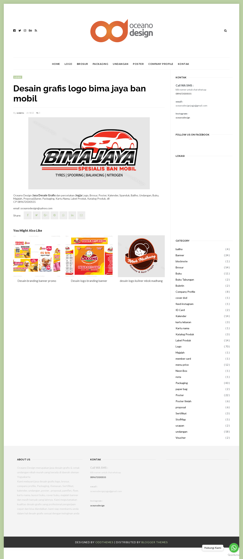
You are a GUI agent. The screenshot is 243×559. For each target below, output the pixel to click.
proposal (181, 407)
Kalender (181, 316)
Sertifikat (181, 413)
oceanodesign (183, 117)
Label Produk (183, 340)
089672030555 (184, 93)
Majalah (180, 352)
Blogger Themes (154, 542)
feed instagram (184, 303)
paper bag (181, 389)
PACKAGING (100, 64)
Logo (17, 77)
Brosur (180, 267)
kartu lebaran (183, 322)
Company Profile (185, 291)
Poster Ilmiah (183, 401)
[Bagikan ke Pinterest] (81, 215)
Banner (180, 255)
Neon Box (181, 370)
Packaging (182, 383)
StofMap (181, 419)
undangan (181, 431)
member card (183, 358)
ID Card (180, 310)
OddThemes (104, 542)
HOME (56, 64)
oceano (20, 113)
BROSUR (82, 64)
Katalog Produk (185, 334)
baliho (179, 249)
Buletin (180, 285)
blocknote (182, 261)
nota (178, 376)
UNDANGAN (120, 64)
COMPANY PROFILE (160, 64)
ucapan (180, 425)
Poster (180, 395)
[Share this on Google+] (46, 215)
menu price (182, 364)
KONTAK (183, 64)
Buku (179, 273)
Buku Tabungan (185, 279)
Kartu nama (182, 328)
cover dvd (181, 297)
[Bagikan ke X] (37, 215)
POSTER (138, 64)
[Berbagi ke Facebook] (28, 215)
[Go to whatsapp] (234, 548)
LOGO (68, 64)
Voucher (181, 437)
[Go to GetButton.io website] (234, 555)
